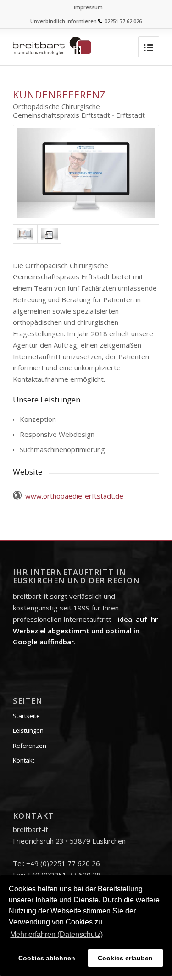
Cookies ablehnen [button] (46, 958)
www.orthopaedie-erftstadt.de (74, 495)
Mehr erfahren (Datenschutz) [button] (56, 934)
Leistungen (28, 730)
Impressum (88, 7)
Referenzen (29, 745)
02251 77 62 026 (123, 20)
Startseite (26, 716)
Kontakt (23, 760)
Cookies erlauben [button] (125, 958)
